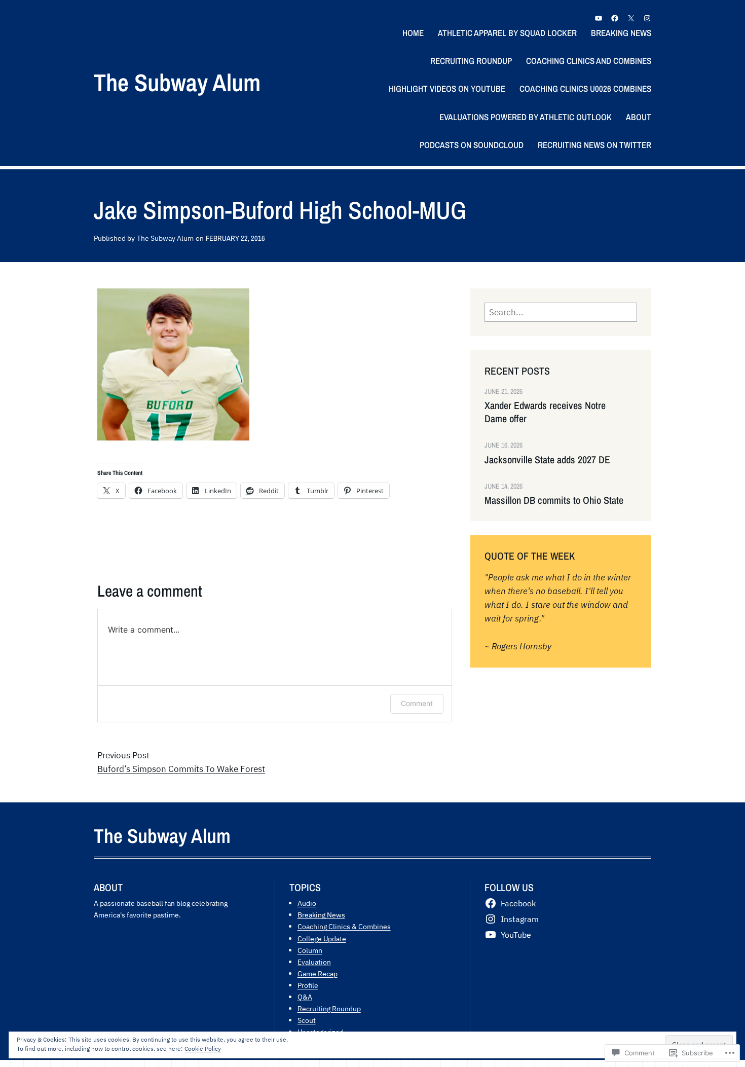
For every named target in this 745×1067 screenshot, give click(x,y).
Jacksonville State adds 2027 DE (547, 459)
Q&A (304, 997)
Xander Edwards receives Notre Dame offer (545, 412)
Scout (306, 1020)
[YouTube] (598, 18)
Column (309, 950)
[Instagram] (647, 18)
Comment (417, 703)
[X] (631, 18)
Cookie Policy (202, 1048)
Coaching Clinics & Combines (344, 926)
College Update (321, 938)
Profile (307, 985)
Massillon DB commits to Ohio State (554, 500)
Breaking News (321, 914)
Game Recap (317, 973)
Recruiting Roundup (329, 1008)
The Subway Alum (177, 82)
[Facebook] (615, 18)
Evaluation (314, 962)
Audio (306, 903)
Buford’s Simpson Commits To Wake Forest (181, 769)
